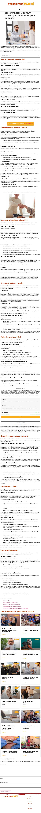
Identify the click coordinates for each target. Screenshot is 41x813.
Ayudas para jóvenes (28, 123)
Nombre (1, 778)
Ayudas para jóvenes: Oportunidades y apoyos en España (29, 703)
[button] (19, 9)
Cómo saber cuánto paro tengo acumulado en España (12, 606)
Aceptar (20, 416)
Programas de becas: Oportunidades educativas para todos (30, 654)
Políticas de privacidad (23, 424)
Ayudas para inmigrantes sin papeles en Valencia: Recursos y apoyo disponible (9, 630)
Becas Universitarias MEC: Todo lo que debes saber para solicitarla (30, 679)
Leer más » (4, 634)
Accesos (30, 796)
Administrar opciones (20, 422)
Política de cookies (17, 424)
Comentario (2, 764)
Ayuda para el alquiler (6, 600)
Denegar (20, 419)
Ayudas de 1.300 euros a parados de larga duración (11, 604)
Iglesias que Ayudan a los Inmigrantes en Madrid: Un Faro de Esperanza (30, 727)
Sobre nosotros (30, 808)
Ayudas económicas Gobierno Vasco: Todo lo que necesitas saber (9, 703)
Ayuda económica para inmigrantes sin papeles (10, 602)
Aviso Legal (30, 803)
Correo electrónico (4, 782)
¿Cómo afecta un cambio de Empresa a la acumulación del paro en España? (15, 608)
